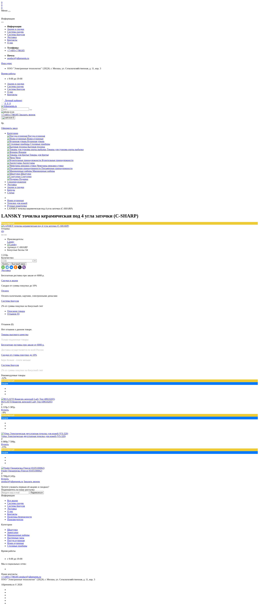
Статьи (10, 192)
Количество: (7, 257)
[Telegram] (7, 267)
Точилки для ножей (17, 203)
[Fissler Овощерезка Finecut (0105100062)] (23, 468)
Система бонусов (16, 34)
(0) (2, 231)
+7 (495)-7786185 (16, 50)
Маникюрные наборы (18, 535)
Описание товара (16, 311)
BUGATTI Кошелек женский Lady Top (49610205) (26, 401)
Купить (5, 264)
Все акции (12, 500)
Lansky (10, 242)
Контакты (12, 40)
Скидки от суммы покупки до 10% (19, 355)
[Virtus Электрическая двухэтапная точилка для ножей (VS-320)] (34, 433)
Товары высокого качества (14, 334)
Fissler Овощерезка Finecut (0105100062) (21, 470)
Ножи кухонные (15, 200)
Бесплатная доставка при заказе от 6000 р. (22, 344)
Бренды (11, 190)
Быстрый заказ (18, 264)
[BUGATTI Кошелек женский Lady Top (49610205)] (28, 399)
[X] (20, 267)
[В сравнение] (5, 234)
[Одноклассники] (15, 267)
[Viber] (24, 267)
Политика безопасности (19, 517)
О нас (10, 42)
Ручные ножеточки (17, 206)
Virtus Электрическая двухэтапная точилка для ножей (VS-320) (33, 436)
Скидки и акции (9, 280)
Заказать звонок (27, 114)
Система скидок (15, 32)
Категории (12, 133)
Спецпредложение (16, 182)
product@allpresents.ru (18, 58)
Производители (15, 519)
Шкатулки (12, 529)
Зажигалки (12, 532)
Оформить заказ (9, 128)
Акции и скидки (15, 29)
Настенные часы (15, 538)
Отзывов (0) (13, 314)
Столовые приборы (17, 546)
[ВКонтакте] (11, 267)
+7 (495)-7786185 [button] (10, 577)
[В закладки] (2, 234)
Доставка (12, 37)
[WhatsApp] (3, 267)
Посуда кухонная (16, 540)
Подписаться (37, 493)
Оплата (5, 290)
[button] (6, 63)
